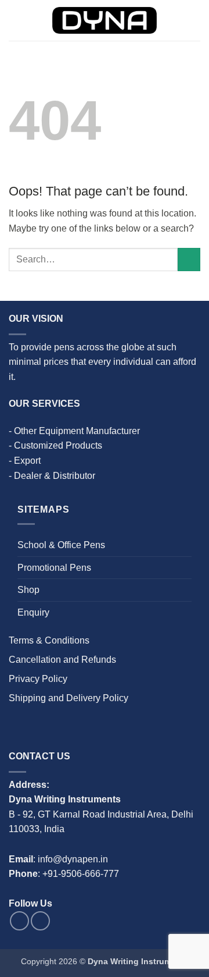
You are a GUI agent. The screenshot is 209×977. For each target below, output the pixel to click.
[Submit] (189, 259)
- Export (25, 461)
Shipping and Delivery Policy (68, 698)
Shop (28, 590)
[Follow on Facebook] (19, 920)
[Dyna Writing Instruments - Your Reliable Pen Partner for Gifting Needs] (104, 20)
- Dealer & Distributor (52, 476)
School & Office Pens (61, 545)
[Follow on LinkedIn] (40, 920)
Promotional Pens (54, 568)
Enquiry (33, 612)
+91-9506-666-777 (80, 874)
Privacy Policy (38, 679)
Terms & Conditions (49, 640)
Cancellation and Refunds (62, 660)
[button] (16, 20)
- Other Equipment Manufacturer (74, 431)
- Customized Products (55, 445)
